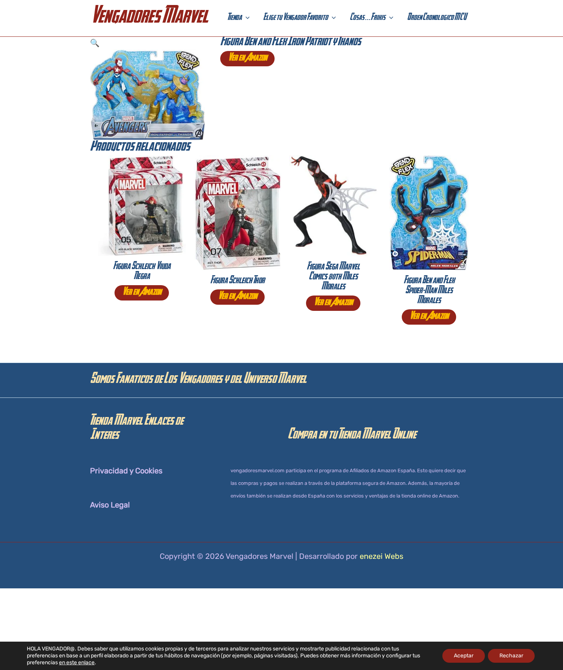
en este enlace (77, 662)
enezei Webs (381, 556)
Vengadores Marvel (149, 18)
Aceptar (463, 655)
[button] (246, 18)
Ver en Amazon (247, 58)
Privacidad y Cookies (126, 470)
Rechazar (511, 655)
